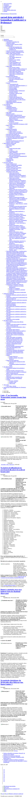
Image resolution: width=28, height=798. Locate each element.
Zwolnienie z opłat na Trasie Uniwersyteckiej (15, 94)
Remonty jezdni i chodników (12, 142)
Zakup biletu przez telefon (15, 71)
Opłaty (7, 147)
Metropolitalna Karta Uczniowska (14, 102)
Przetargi (8, 296)
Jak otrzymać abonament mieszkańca (14, 351)
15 (4, 771)
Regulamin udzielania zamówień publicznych (16, 294)
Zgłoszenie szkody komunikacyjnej (14, 338)
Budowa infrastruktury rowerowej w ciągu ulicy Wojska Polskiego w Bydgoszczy (17, 242)
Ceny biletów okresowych (15, 57)
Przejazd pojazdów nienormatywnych (14, 346)
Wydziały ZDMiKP (13, 381)
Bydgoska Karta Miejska (12, 76)
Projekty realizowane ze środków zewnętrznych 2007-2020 (13, 168)
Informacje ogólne (10, 43)
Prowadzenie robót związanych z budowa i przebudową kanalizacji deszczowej (16, 331)
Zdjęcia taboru (9, 103)
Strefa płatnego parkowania (9, 10)
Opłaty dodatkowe (13, 152)
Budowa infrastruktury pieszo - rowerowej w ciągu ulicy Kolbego (17, 217)
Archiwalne (12, 291)
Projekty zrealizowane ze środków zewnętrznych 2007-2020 (14, 166)
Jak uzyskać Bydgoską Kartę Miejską (14, 321)
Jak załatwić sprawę (7, 320)
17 (4, 773)
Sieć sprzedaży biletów (14, 67)
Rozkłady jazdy (7, 7)
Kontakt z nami (12, 382)
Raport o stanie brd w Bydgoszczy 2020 (18, 124)
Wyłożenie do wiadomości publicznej (14, 284)
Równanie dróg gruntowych (12, 134)
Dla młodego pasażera (11, 101)
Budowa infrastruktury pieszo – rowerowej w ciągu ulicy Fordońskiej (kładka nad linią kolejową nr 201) (17, 233)
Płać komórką (9, 158)
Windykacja (9, 354)
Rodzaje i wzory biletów (14, 59)
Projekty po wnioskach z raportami (17, 289)
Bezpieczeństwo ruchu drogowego (14, 115)
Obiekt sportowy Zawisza (15, 131)
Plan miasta (8, 112)
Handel (8, 355)
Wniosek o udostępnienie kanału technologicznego (13, 344)
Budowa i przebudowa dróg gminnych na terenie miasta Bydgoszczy (18, 193)
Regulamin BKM (13, 81)
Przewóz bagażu (13, 88)
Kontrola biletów (13, 95)
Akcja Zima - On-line (11, 386)
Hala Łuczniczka (13, 130)
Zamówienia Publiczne (8, 293)
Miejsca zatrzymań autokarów (16, 133)
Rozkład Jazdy (9, 45)
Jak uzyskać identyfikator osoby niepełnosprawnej (13, 348)
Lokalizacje (11, 126)
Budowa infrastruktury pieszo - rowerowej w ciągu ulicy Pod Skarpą (17, 214)
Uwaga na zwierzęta (13, 122)
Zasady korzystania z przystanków (14, 337)
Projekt (10, 128)
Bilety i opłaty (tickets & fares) (13, 53)
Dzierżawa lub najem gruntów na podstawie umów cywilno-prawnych (16, 325)
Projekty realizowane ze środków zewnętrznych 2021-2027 (13, 171)
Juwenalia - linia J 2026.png (7, 464)
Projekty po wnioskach (14, 288)
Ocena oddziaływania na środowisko (17, 292)
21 (4, 778)
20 (4, 777)
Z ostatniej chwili (7, 6)
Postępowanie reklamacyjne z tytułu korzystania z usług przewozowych (14, 340)
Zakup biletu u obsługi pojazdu (16, 72)
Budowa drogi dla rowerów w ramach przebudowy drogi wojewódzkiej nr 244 (18, 190)
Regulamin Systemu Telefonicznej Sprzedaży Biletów (17, 91)
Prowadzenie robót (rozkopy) (13, 329)
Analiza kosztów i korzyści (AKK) (14, 44)
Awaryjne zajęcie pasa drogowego (14, 342)
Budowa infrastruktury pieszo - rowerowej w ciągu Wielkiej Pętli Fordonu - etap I (16, 249)
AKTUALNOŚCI (7, 3)
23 (4, 781)
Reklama (8, 323)
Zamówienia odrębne (11, 305)
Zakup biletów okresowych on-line (17, 70)
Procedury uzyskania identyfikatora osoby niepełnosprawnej (17, 154)
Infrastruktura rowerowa (11, 108)
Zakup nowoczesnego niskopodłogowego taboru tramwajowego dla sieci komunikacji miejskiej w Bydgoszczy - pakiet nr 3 (17, 174)
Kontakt (5, 11)
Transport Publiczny (8, 40)
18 (4, 774)
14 (4, 769)
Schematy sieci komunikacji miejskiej (14, 50)
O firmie (8, 379)
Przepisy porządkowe (14, 86)
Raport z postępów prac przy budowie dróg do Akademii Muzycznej (11, 591)
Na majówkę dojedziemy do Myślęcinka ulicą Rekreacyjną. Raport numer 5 (12, 682)
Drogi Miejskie (6, 104)
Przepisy (8, 83)
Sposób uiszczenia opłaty (15, 148)
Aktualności (6, 39)
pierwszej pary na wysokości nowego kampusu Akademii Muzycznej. (13, 577)
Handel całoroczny (13, 356)
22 (4, 780)
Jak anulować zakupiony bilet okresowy (15, 350)
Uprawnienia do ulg (13, 84)
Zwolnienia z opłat (13, 151)
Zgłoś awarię (12, 383)
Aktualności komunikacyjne (12, 41)
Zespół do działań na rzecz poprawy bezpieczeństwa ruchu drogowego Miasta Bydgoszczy (17, 118)
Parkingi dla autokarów (11, 129)
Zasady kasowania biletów (15, 65)
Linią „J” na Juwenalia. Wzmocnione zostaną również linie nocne (13, 397)
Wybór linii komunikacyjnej (15, 47)
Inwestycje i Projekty (8, 162)
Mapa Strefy (9, 145)
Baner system (9, 125)
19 (4, 776)
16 (4, 772)
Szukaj (2, 35)
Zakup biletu (9, 66)
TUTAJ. (16, 750)
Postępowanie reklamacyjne (15, 97)
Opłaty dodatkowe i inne (14, 63)
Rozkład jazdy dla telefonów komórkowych (15, 49)
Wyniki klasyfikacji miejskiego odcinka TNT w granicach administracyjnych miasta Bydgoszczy (16, 138)
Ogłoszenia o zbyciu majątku (12, 319)
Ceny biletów (6, 8)
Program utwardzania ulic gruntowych (15, 140)
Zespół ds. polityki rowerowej (16, 111)
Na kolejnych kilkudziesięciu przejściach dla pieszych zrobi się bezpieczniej (13, 470)
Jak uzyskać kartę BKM (14, 77)
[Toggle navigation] (1, 1)
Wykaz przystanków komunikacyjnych (15, 52)
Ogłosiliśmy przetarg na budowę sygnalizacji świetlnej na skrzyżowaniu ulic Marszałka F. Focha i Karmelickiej (15, 761)
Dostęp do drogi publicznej (12, 360)
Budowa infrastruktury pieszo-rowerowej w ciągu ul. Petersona (16, 245)
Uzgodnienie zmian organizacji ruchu (14, 352)
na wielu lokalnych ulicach (9, 585)
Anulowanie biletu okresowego (16, 98)
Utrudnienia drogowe (11, 107)
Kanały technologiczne (11, 163)
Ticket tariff (11, 58)
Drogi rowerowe (13, 110)
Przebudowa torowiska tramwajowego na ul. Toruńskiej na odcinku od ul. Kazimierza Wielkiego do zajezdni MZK (18, 208)
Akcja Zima (6, 384)
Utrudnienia (6, 4)
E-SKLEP (8, 161)
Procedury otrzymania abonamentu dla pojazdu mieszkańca (18, 157)
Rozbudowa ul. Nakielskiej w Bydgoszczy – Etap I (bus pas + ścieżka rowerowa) (18, 204)
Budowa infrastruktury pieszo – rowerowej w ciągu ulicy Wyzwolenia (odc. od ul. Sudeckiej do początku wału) (17, 237)
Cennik (10, 149)
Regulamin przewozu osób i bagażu (17, 99)
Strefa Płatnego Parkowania (9, 143)
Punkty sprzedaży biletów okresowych (18, 68)
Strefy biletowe (12, 61)
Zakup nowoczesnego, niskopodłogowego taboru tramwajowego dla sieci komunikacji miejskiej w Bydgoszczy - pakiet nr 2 (17, 179)
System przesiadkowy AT (15, 62)
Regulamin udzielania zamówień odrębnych (16, 302)
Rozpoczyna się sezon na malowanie (11, 755)
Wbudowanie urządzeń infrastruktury (14, 333)
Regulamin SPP (9, 160)
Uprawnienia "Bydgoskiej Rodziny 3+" (18, 85)
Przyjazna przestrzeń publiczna (13, 135)
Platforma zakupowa (11, 303)
